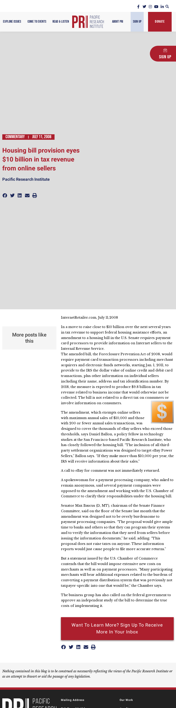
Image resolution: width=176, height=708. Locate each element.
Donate (160, 21)
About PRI (117, 21)
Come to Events (37, 21)
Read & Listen (60, 21)
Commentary (15, 137)
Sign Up (137, 21)
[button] (167, 6)
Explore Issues (12, 21)
